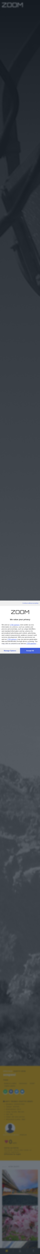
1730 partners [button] (15, 625)
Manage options (10, 651)
